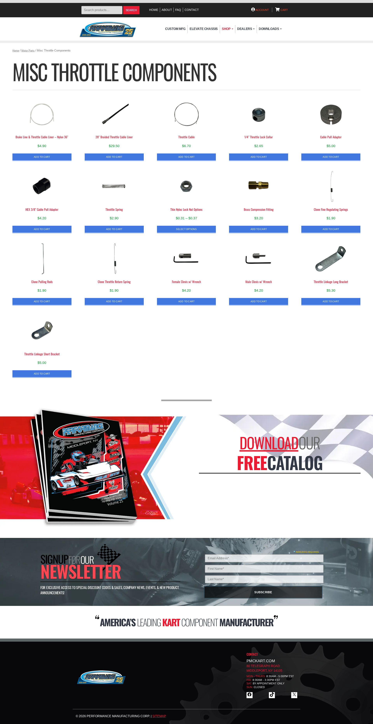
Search (131, 10)
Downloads (269, 28)
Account (262, 9)
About (167, 9)
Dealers (244, 28)
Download (269, 442)
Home (153, 9)
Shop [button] (226, 28)
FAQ (178, 9)
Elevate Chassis (204, 28)
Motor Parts (28, 50)
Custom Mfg (175, 28)
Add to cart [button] (42, 157)
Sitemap (159, 716)
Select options (186, 229)
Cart (284, 9)
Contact (192, 9)
